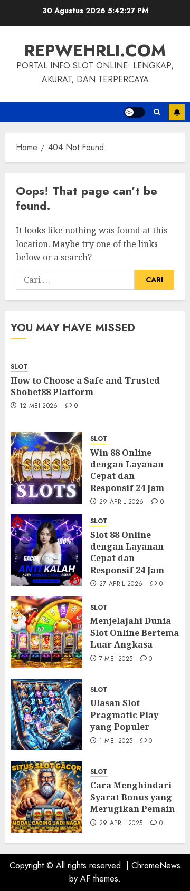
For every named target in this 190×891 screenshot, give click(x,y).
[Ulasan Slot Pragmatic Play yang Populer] (46, 714)
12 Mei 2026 (39, 406)
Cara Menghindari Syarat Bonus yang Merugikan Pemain (132, 797)
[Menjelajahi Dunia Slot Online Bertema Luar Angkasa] (46, 632)
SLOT (19, 367)
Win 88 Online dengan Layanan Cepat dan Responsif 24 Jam (127, 470)
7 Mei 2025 (116, 659)
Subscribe (177, 112)
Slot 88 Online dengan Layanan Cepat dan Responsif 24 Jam (127, 552)
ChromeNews (155, 865)
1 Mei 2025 (116, 741)
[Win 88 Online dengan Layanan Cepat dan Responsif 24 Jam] (46, 468)
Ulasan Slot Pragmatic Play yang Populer (124, 714)
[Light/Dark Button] (134, 112)
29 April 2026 (121, 502)
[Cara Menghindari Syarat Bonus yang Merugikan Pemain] (46, 797)
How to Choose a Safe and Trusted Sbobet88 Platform (85, 386)
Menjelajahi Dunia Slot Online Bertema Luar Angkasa (134, 632)
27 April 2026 (121, 584)
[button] (157, 112)
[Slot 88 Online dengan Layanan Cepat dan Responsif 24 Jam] (46, 550)
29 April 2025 (121, 823)
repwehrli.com (95, 50)
